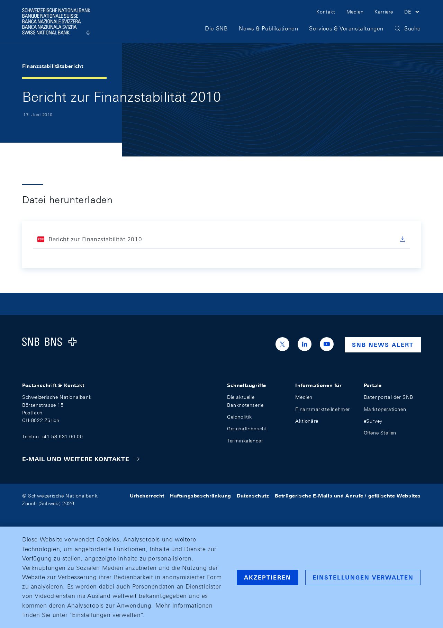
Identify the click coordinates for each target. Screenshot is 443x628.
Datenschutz (253, 496)
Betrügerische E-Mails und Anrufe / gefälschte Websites (348, 496)
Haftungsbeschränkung (200, 496)
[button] (412, 13)
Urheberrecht (147, 496)
